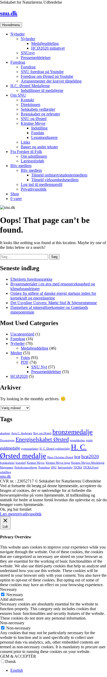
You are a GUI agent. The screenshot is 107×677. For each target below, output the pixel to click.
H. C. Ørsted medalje (43, 451)
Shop (14, 194)
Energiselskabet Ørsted (42, 439)
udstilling (5, 472)
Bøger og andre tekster (39, 147)
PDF (25, 362)
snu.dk (8, 13)
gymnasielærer (29, 448)
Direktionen (30, 104)
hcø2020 (90, 456)
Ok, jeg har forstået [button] (15, 509)
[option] (58, 670)
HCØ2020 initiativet (48, 48)
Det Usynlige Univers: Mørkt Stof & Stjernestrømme (53, 303)
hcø (77, 457)
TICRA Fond (90, 467)
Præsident (44, 467)
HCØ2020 (19, 376)
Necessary (14, 594)
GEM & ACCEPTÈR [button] (18, 656)
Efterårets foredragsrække (31, 279)
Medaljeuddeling (45, 43)
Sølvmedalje (65, 467)
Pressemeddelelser (36, 57)
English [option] (16, 670)
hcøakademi (7, 462)
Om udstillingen (34, 156)
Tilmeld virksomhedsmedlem (54, 180)
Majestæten (6, 467)
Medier (16, 353)
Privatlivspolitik (33, 189)
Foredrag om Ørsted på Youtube (47, 76)
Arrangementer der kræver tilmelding (51, 81)
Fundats (37, 133)
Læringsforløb (32, 161)
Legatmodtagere (44, 137)
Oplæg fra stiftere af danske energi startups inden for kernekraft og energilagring (53, 295)
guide (89, 440)
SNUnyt (28, 53)
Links (25, 142)
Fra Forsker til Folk (26, 151)
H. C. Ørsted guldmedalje (54, 448)
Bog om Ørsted (42, 433)
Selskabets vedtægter (38, 109)
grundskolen (77, 440)
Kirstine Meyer (33, 123)
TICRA (77, 467)
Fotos (25, 357)
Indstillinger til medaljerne (42, 90)
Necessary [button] (8, 589)
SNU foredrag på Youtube (42, 71)
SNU (54, 467)
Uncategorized (22, 334)
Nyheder (17, 34)
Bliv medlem (20, 165)
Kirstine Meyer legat (58, 462)
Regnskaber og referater (40, 114)
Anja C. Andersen (21, 433)
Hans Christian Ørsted (60, 457)
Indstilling (39, 128)
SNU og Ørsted (33, 118)
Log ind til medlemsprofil (41, 184)
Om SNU (18, 95)
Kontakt (27, 100)
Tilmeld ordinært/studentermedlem (59, 175)
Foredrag (17, 62)
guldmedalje (10, 448)
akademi (5, 433)
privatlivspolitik (29, 514)
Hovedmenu (11, 25)
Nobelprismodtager (25, 467)
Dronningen (7, 440)
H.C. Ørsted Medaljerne (30, 86)
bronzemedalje (72, 432)
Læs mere (8, 514)
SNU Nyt (39, 367)
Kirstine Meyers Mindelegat (87, 462)
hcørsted (21, 462)
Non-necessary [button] (12, 623)
